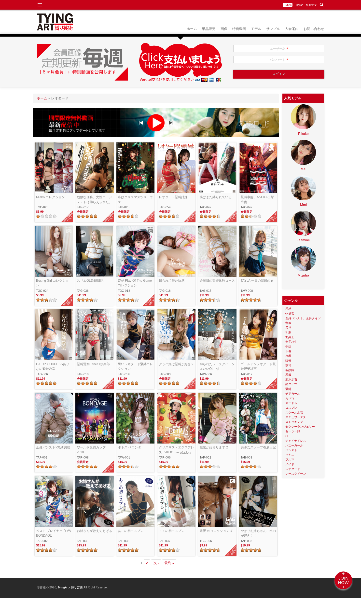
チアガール (292, 393)
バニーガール (294, 445)
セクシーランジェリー (300, 426)
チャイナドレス (295, 441)
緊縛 (288, 389)
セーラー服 (292, 431)
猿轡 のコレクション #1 (217, 531)
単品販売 (209, 29)
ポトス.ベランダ (129, 447)
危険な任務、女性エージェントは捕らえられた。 (94, 199)
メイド (289, 464)
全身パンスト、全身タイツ (303, 318)
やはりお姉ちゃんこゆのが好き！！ (258, 533)
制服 (288, 323)
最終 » (169, 563)
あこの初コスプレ (130, 531)
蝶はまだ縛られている (216, 197)
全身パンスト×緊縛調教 (53, 447)
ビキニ (289, 455)
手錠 (288, 346)
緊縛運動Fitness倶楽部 (93, 364)
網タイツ (291, 384)
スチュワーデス (295, 417)
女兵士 (289, 337)
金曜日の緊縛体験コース (217, 280)
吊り (288, 327)
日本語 (288, 4)
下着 (288, 351)
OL (287, 436)
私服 (288, 374)
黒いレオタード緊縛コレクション (135, 366)
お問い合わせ (314, 29)
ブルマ (289, 459)
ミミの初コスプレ (171, 531)
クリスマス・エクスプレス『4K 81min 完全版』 (176, 449)
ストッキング (294, 422)
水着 (288, 356)
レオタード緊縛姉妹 (173, 197)
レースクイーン (295, 473)
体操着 (289, 313)
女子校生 (291, 342)
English (299, 4)
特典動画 (239, 29)
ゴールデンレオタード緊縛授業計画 (258, 366)
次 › (156, 563)
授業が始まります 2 (214, 447)
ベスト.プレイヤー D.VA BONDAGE (53, 533)
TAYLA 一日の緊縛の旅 (257, 280)
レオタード (292, 469)
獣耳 (288, 365)
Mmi (303, 205)
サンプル (273, 29)
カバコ (289, 398)
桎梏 (288, 308)
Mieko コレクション (50, 197)
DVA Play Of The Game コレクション (135, 283)
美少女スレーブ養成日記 (258, 447)
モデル (256, 29)
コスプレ (291, 407)
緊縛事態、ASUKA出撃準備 (257, 199)
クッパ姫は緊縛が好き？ (176, 364)
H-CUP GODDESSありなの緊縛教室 (52, 366)
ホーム (192, 29)
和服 (288, 332)
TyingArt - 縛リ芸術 (70, 587)
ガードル (291, 403)
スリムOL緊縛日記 (90, 280)
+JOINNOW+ (343, 580)
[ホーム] (55, 29)
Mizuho (303, 275)
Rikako (303, 134)
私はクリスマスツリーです (135, 199)
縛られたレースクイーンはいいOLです (217, 366)
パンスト (291, 450)
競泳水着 (291, 379)
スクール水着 (294, 412)
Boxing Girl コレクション (52, 283)
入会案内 (292, 29)
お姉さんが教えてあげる (94, 531)
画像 (224, 29)
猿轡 (288, 360)
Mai (303, 169)
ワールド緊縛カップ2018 (91, 449)
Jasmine (303, 240)
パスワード (279, 60)
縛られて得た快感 (171, 280)
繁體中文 (311, 4)
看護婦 (289, 370)
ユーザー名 (279, 49)
